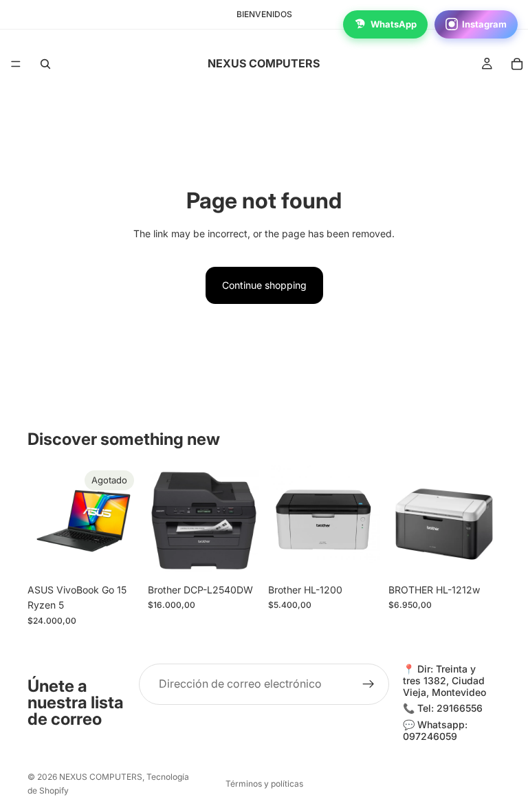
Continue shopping (264, 285)
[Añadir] (238, 555)
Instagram (484, 24)
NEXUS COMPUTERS (100, 777)
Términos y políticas (264, 783)
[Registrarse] (368, 684)
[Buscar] (45, 64)
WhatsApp (394, 24)
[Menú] (16, 64)
